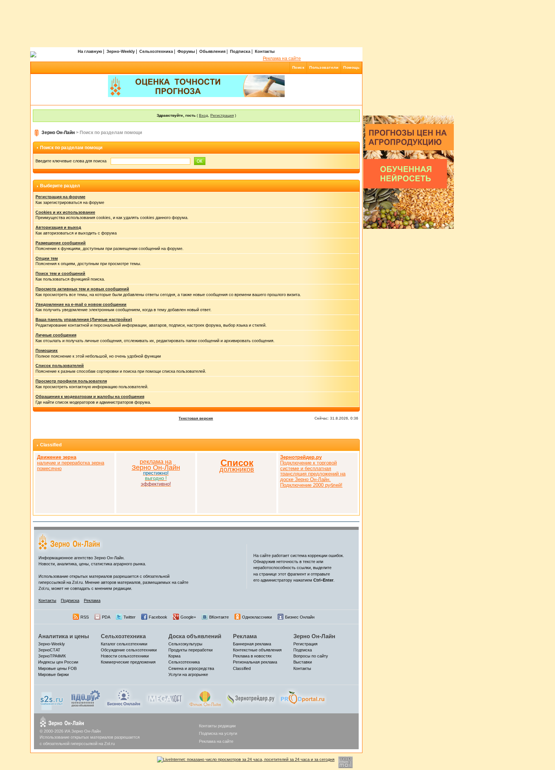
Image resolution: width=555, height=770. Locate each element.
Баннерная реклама (252, 644)
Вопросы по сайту (310, 656)
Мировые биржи (53, 674)
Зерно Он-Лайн (58, 132)
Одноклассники (257, 617)
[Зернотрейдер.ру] (251, 697)
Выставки (302, 662)
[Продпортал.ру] (303, 697)
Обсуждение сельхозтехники (129, 650)
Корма (174, 656)
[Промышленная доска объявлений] (85, 698)
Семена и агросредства (191, 668)
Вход (203, 115)
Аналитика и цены (63, 636)
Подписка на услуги (218, 733)
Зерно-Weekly (120, 51)
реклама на (156, 461)
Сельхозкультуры (185, 644)
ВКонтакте (219, 617)
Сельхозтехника (156, 51)
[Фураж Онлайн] (205, 697)
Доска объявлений (194, 636)
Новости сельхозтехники (125, 656)
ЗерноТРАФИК (52, 656)
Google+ (188, 617)
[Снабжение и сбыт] (52, 699)
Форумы (186, 51)
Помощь (351, 67)
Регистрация (222, 115)
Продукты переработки (190, 650)
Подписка (240, 51)
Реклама (92, 600)
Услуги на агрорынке (188, 674)
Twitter (129, 617)
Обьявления (212, 51)
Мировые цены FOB (57, 668)
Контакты (264, 51)
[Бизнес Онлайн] (123, 697)
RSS (84, 617)
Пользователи (323, 67)
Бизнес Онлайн (299, 617)
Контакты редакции (217, 726)
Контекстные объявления (257, 650)
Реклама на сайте (282, 58)
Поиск (298, 67)
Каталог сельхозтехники (124, 644)
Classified (51, 444)
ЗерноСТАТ (49, 650)
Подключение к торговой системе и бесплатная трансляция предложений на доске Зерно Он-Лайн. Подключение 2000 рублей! (312, 471)
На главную (90, 51)
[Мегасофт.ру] (164, 697)
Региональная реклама (255, 662)
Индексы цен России (58, 662)
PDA (106, 617)
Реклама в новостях (252, 656)
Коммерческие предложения (128, 662)
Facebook (158, 617)
